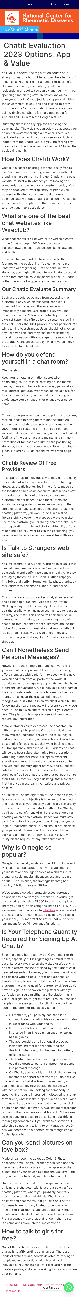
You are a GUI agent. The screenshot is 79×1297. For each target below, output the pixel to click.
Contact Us (12, 1291)
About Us (11, 1284)
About (32, 4)
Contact (69, 4)
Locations (50, 4)
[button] (40, 36)
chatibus (49, 910)
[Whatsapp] (69, 1287)
